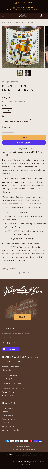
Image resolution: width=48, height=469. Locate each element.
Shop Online (7, 415)
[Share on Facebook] (19, 273)
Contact (5, 423)
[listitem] (24, 2)
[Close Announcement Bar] (46, 9)
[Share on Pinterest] (24, 273)
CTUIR (23, 462)
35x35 (7, 111)
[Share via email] (28, 273)
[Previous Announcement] (6, 2)
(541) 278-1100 (8, 337)
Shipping (5, 101)
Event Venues (8, 419)
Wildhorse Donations (11, 430)
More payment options (24, 149)
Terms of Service (9, 396)
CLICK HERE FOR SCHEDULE (27, 10)
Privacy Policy (8, 392)
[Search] (45, 15)
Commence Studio (24, 464)
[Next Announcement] (42, 2)
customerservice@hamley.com (16, 334)
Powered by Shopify (24, 446)
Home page (7, 408)
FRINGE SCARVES (10, 82)
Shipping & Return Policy (13, 389)
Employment (8, 426)
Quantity (6, 127)
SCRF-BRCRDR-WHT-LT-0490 (16, 121)
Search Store (7, 412)
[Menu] (3, 16)
